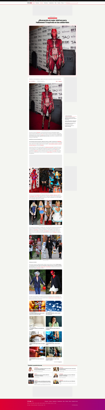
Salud (49, 0)
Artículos (54, 16)
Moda (34, 0)
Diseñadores (55, 401)
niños (42, 134)
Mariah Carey (43, 266)
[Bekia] (28, 0)
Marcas (70, 401)
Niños (64, 401)
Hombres (66, 401)
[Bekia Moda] (31, 3)
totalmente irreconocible (49, 147)
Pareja (44, 0)
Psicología (51, 0)
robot (38, 196)
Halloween (38, 132)
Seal (56, 148)
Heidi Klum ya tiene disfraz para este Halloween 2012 (67, 381)
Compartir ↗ (60, 81)
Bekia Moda (51, 16)
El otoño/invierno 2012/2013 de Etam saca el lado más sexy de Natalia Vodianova (42, 369)
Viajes (58, 0)
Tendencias (36, 367)
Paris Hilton (36, 229)
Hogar (54, 0)
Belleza (37, 0)
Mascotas (46, 0)
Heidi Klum (59, 141)
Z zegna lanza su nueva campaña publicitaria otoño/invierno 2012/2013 (41, 375)
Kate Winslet (48, 266)
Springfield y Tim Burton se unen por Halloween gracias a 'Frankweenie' (67, 375)
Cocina (39, 0)
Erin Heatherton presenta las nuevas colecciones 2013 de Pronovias (67, 369)
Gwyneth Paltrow (57, 297)
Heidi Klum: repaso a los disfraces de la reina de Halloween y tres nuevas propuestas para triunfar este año (42, 382)
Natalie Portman (51, 297)
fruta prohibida (31, 196)
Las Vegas (54, 150)
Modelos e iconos (75, 401)
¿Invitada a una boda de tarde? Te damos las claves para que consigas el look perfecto (70, 118)
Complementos (59, 401)
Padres (42, 0)
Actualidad (32, 0)
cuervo (35, 196)
